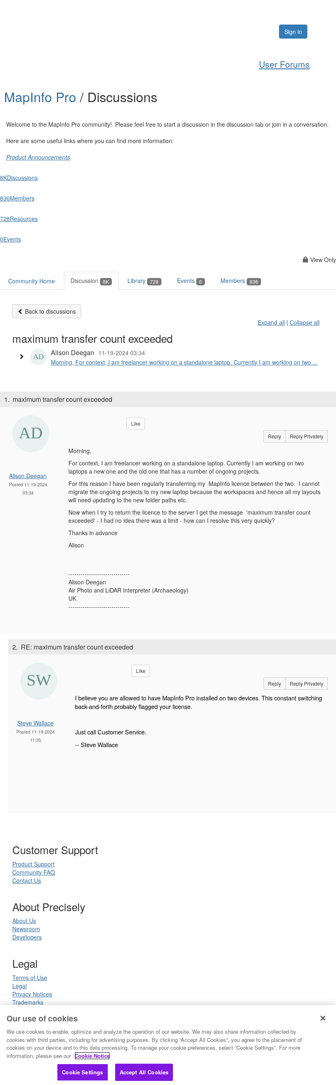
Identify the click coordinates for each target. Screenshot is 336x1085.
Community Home (31, 281)
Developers (27, 937)
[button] (23, 356)
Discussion (89, 280)
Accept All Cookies (144, 1072)
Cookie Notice (92, 1056)
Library (143, 280)
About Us (24, 920)
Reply (274, 436)
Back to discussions (49, 311)
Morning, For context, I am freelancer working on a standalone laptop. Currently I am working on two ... (184, 362)
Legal (19, 986)
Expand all (271, 322)
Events (189, 280)
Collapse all (305, 322)
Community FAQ (33, 872)
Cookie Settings (82, 1072)
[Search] (247, 32)
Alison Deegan (28, 476)
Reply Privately (306, 436)
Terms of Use (29, 977)
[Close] (323, 1018)
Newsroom (26, 929)
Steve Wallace (35, 723)
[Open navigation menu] (320, 31)
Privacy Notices (32, 994)
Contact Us (26, 880)
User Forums (284, 64)
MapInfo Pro (42, 96)
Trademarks (27, 1002)
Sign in (293, 31)
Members (239, 280)
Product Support (33, 864)
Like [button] (136, 423)
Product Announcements (38, 157)
